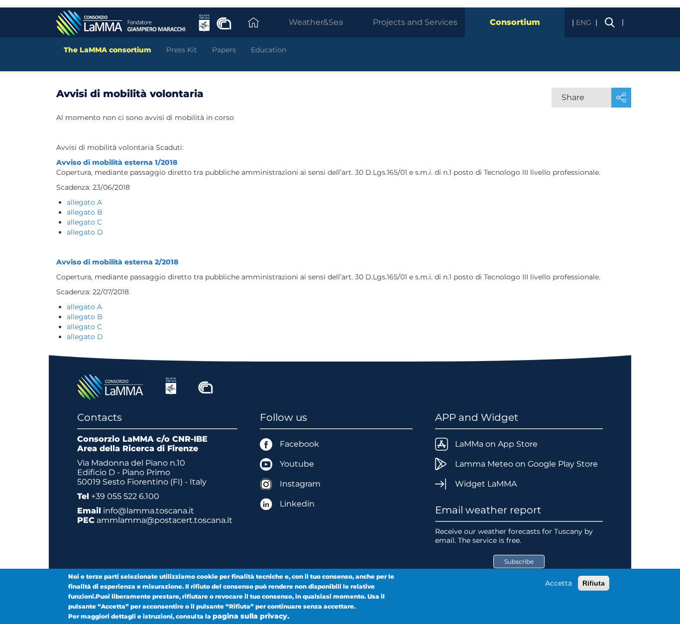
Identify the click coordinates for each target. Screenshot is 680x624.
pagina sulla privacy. (251, 616)
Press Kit (181, 49)
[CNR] (206, 385)
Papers (224, 49)
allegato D (85, 232)
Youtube (297, 464)
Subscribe (519, 561)
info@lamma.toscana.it (148, 510)
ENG (584, 22)
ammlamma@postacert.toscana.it (164, 520)
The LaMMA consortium (107, 49)
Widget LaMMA (486, 484)
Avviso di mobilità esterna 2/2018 (117, 261)
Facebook (299, 444)
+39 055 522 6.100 (125, 496)
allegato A (85, 202)
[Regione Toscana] (171, 385)
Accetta (558, 583)
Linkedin (297, 503)
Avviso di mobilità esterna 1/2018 (116, 162)
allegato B (85, 212)
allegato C (84, 222)
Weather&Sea (316, 22)
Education (268, 49)
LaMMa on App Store (496, 444)
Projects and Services (415, 22)
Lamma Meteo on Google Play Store (526, 464)
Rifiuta (593, 583)
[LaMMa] (111, 385)
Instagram (300, 484)
